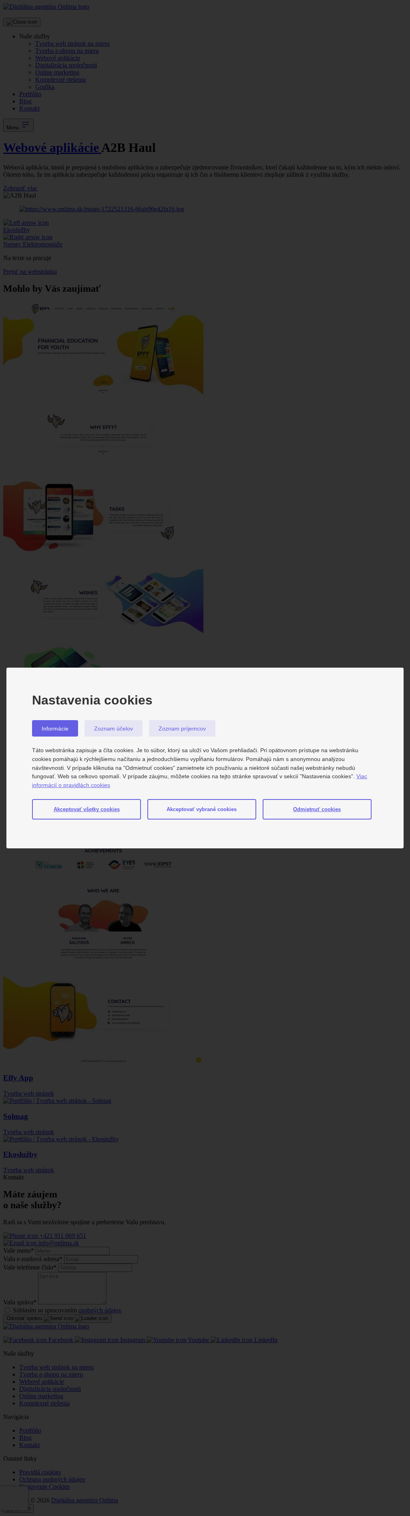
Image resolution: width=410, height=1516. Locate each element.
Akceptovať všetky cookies (87, 809)
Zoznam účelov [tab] (113, 728)
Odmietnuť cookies (317, 809)
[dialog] (205, 758)
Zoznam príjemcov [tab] (182, 728)
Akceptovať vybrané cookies (202, 809)
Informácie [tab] (55, 728)
